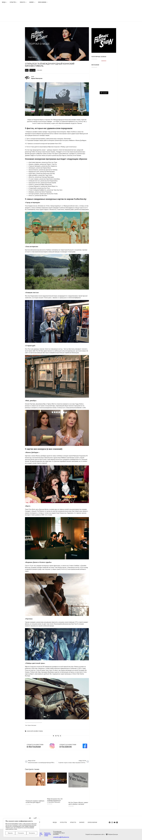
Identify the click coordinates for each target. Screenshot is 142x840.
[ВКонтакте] (53, 736)
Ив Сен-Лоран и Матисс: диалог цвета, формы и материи (78, 803)
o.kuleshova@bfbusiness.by (61, 837)
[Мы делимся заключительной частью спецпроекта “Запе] (95, 86)
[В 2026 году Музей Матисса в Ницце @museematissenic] (104, 72)
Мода (4, 2)
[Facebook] (109, 822)
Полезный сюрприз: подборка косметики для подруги (35, 801)
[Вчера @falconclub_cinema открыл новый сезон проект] (104, 86)
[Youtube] (114, 822)
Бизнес (31, 2)
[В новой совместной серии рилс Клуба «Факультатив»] (112, 80)
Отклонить (21, 833)
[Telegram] (56, 736)
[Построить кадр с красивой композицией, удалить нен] (112, 87)
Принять (10, 833)
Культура (13, 2)
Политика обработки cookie (47, 834)
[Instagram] (112, 822)
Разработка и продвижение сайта (95, 834)
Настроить (32, 833)
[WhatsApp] (60, 736)
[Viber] (58, 736)
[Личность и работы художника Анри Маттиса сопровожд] (95, 73)
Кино (26, 70)
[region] (21, 827)
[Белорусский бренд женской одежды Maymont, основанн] (104, 79)
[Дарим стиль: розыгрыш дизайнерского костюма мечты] (95, 79)
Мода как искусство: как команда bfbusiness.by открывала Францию (55, 800)
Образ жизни (42, 2)
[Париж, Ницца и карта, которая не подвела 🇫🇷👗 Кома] (112, 72)
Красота (22, 2)
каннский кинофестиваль (35, 731)
